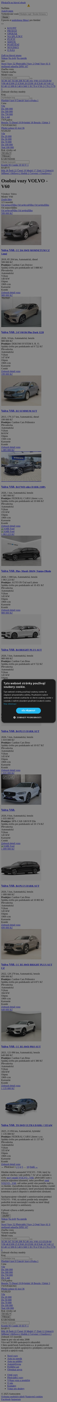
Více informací (10, 704)
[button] (28, 717)
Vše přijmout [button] (28, 710)
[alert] (28, 701)
